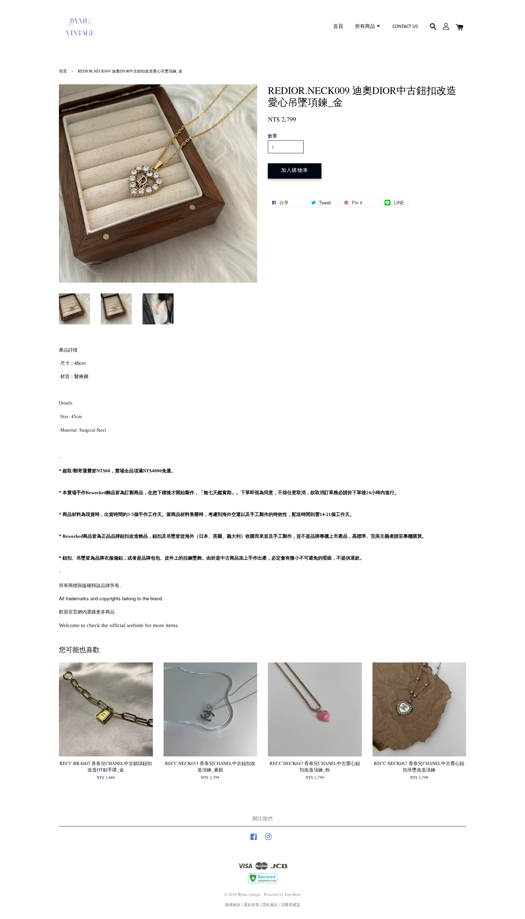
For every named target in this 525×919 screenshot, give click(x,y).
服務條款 (233, 904)
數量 (272, 136)
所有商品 (365, 26)
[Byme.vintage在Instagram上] (268, 840)
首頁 (338, 26)
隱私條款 (270, 904)
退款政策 (251, 904)
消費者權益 (290, 904)
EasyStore (293, 894)
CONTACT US (405, 26)
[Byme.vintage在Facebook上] (254, 840)
